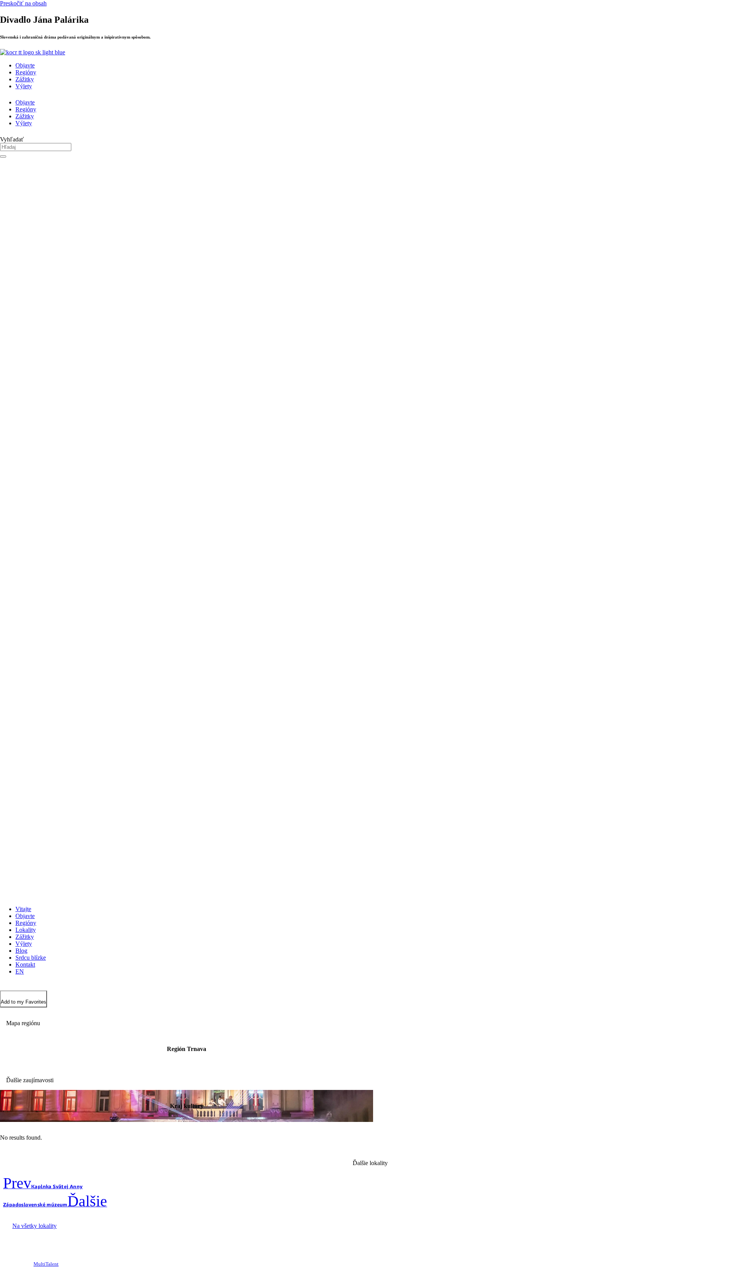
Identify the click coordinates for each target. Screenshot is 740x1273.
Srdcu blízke (30, 957)
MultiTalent (46, 1264)
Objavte (25, 65)
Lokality (25, 930)
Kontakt (25, 964)
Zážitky (24, 79)
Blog (21, 950)
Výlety (23, 86)
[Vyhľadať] (3, 156)
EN (19, 971)
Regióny (25, 72)
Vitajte (23, 909)
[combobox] (35, 147)
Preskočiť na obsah (23, 3)
